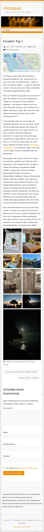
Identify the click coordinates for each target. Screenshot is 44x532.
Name (6, 432)
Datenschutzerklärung (26, 468)
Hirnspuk (12, 8)
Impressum (17, 527)
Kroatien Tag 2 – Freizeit (29, 378)
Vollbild (7, 55)
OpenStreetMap (20, 71)
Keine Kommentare (12, 50)
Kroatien (33, 47)
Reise (33, 361)
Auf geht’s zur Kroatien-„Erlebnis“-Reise (20, 372)
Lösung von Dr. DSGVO (35, 71)
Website (6, 456)
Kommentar (8, 408)
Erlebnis (9, 361)
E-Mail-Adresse (9, 444)
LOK (7, 47)
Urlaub (5, 364)
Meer (28, 361)
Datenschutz (26, 527)
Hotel (15, 361)
